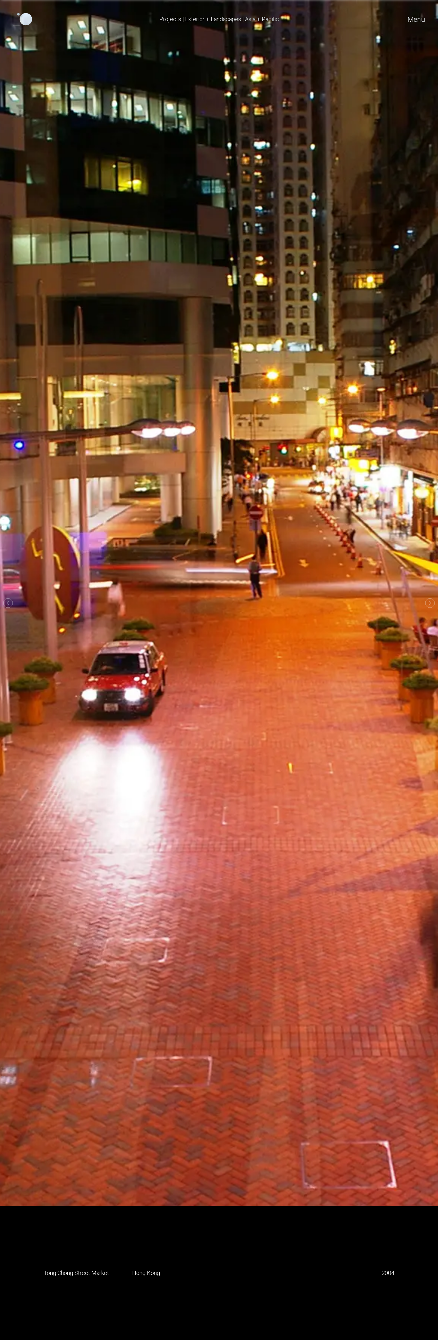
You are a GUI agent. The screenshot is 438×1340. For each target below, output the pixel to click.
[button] (8, 603)
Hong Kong (146, 1273)
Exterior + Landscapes (213, 19)
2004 (388, 1273)
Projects (170, 19)
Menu (416, 19)
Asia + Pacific (262, 19)
